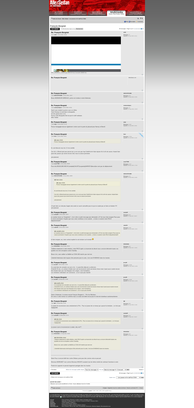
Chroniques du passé (67, 404)
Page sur (130, 28)
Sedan (140, 14)
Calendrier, (73, 14)
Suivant (141, 369)
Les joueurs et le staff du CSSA (77, 18)
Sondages (86, 399)
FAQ (127, 21)
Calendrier (64, 401)
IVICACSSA (57, 246)
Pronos (78, 401)
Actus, (56, 14)
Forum (63, 403)
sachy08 (56, 214)
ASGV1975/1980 (58, 95)
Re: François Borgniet (60, 32)
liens (90, 399)
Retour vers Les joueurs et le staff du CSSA (62, 377)
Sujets (81, 399)
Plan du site (72, 406)
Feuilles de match (71, 401)
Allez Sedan (65, 18)
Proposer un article (74, 399)
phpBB (90, 390)
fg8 (55, 303)
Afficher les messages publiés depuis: (75, 369)
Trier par (101, 369)
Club (96, 401)
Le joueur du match (85, 401)
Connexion (140, 21)
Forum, (111, 14)
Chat (67, 403)
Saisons (79, 404)
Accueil (58, 13)
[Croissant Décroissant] (123, 369)
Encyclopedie (82, 406)
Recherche (88, 406)
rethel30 (56, 227)
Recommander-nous (105, 406)
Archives (60, 14)
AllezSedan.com (54, 406)
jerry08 (56, 264)
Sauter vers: (112, 377)
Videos (74, 403)
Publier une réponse (53, 29)
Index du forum (57, 18)
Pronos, (79, 14)
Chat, (114, 14)
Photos (70, 403)
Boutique (97, 13)
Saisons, (136, 14)
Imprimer (138, 18)
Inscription (132, 21)
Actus (63, 399)
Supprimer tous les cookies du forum (117, 388)
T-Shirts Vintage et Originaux (97, 14)
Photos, (118, 14)
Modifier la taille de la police (141, 18)
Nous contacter (65, 406)
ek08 (55, 34)
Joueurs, (131, 14)
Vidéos (122, 14)
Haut (142, 74)
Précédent (53, 369)
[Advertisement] (107, 5)
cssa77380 (57, 163)
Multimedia (116, 12)
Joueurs (83, 14)
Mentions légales (96, 406)
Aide (77, 406)
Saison (78, 13)
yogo (55, 124)
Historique (135, 13)
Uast (55, 136)
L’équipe (105, 388)
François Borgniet (58, 26)
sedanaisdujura (58, 107)
